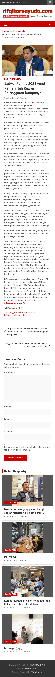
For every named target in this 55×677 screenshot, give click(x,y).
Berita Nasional (12, 79)
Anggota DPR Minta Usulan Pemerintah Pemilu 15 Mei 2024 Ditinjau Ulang (26, 345)
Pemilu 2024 (30, 312)
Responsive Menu (50, 2)
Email (7, 419)
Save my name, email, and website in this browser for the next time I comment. (27, 448)
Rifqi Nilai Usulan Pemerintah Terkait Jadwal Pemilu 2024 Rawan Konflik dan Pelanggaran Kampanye (27, 331)
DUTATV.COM (27, 102)
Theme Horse (31, 668)
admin (24, 98)
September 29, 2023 (13, 608)
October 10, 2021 (11, 98)
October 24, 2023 (11, 516)
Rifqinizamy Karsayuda (14, 315)
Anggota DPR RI (16, 312)
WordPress (36, 672)
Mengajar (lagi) (13, 648)
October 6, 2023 (11, 560)
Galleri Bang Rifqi (15, 471)
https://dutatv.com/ (14, 303)
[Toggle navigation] (6, 24)
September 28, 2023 (13, 652)
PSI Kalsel (10, 556)
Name (7, 406)
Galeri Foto (10, 503)
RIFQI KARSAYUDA (34, 665)
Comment (9, 372)
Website (8, 431)
